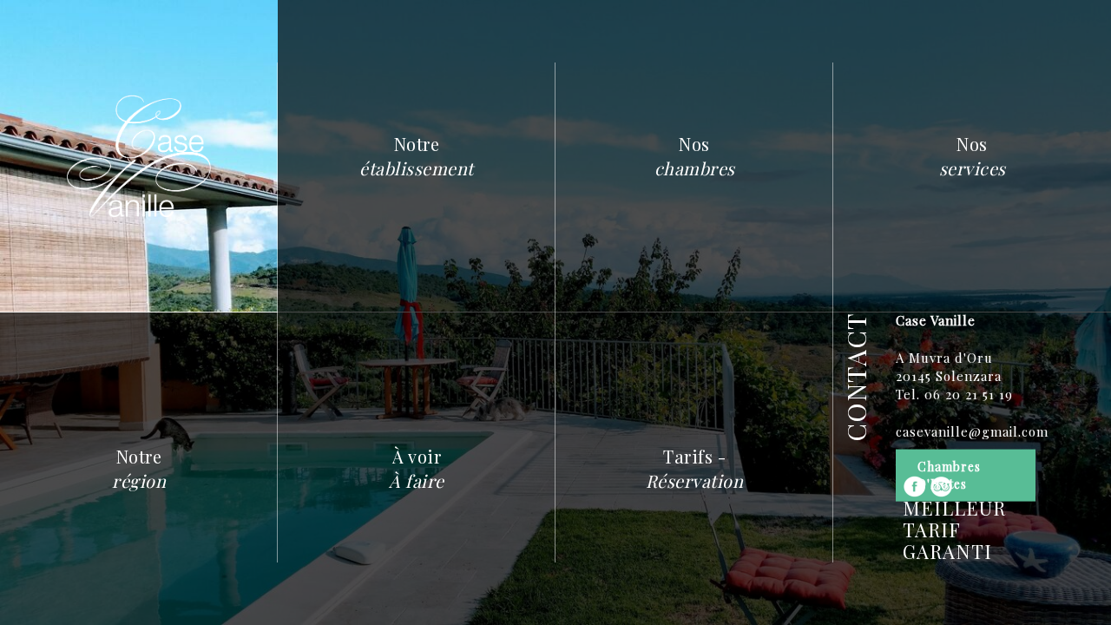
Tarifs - (695, 468)
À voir (416, 468)
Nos (694, 156)
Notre (416, 156)
